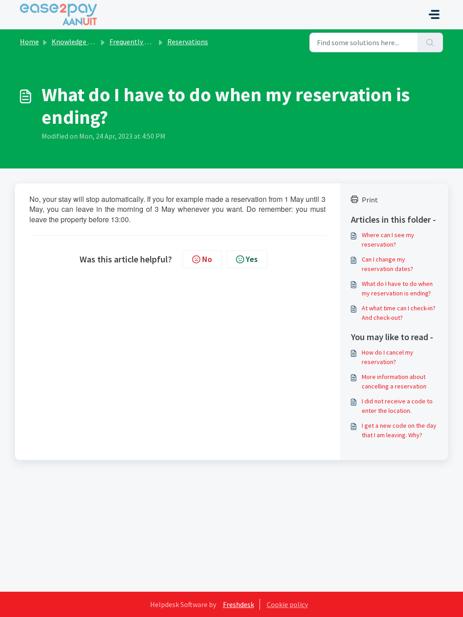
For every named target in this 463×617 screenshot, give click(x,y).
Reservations (187, 41)
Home (29, 41)
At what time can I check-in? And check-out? (398, 313)
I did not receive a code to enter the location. (397, 406)
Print (370, 199)
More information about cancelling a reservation (394, 381)
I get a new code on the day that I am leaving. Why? (399, 430)
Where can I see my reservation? (388, 239)
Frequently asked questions (151, 41)
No (207, 259)
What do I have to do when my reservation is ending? (397, 288)
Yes (252, 259)
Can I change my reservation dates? (387, 264)
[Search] (430, 42)
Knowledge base (77, 41)
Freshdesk (238, 604)
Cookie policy (287, 604)
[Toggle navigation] (434, 14)
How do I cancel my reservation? (387, 357)
